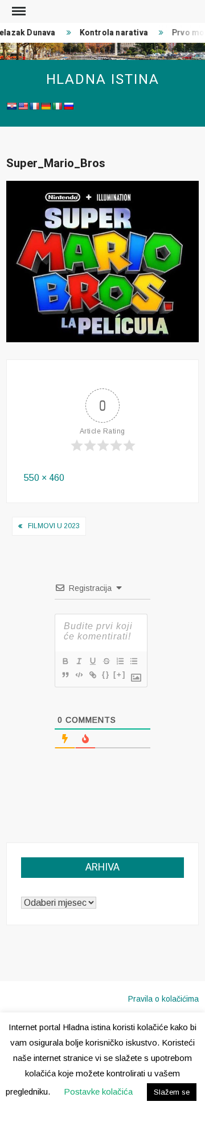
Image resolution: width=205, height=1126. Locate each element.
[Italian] (57, 106)
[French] (34, 106)
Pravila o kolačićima (163, 998)
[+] (119, 674)
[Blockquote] (65, 675)
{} (106, 674)
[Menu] (17, 11)
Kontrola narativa (111, 33)
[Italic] (78, 661)
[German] (45, 106)
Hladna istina (102, 80)
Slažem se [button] (172, 1092)
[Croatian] (11, 106)
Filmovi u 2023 (54, 526)
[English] (23, 106)
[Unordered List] (133, 661)
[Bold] (65, 661)
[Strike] (106, 661)
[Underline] (92, 661)
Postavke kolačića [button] (98, 1091)
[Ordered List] (119, 661)
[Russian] (68, 106)
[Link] (92, 675)
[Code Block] (78, 675)
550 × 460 (44, 478)
